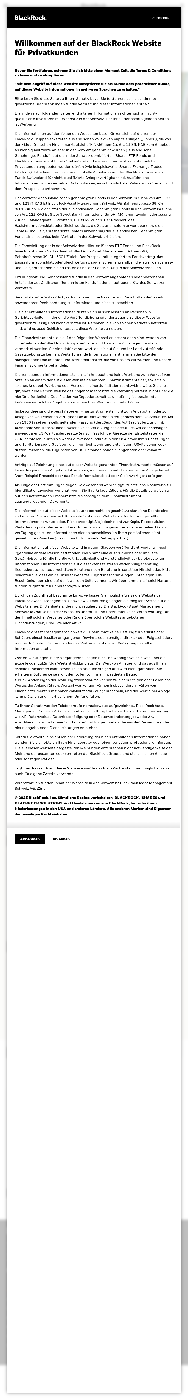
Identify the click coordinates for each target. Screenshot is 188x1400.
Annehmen (30, 839)
